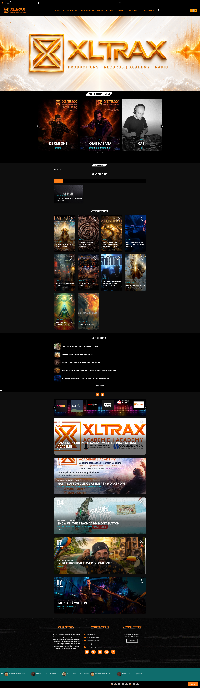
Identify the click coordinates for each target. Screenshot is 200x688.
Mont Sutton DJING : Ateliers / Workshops (91, 483)
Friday (132, 181)
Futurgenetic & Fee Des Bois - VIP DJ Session (85, 181)
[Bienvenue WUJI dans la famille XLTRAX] (57, 675)
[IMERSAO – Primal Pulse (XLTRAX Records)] (27, 675)
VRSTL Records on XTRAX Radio (69, 198)
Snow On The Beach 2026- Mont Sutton (88, 523)
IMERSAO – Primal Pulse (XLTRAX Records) (86, 244)
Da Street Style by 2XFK (87, 284)
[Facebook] (134, 684)
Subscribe (193, 684)
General (59, 241)
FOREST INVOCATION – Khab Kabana (64, 245)
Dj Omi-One (60, 566)
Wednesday (114, 181)
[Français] (160, 10)
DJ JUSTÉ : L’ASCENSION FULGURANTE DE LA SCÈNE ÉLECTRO (112, 283)
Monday (58, 181)
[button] (97, 152)
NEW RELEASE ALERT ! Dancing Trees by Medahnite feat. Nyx (111, 244)
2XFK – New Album (86, 324)
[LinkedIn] (126, 684)
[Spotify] (119, 684)
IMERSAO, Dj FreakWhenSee (65, 606)
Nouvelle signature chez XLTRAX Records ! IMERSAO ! (135, 244)
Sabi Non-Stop (141, 145)
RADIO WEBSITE (65, 684)
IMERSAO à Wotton (72, 603)
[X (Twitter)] (115, 684)
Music (81, 239)
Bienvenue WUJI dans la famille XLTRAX (79, 347)
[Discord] (137, 684)
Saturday (141, 181)
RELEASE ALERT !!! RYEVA (135, 285)
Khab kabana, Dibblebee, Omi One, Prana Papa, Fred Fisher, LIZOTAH (77, 527)
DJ (58, 139)
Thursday (124, 181)
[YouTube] (112, 684)
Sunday (67, 181)
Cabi (100, 143)
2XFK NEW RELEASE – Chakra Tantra (64, 323)
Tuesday (104, 181)
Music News (130, 282)
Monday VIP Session (62, 195)
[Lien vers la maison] (14, 10)
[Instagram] (130, 684)
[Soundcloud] (123, 684)
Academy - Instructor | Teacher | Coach (141, 141)
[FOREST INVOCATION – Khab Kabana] (85, 675)
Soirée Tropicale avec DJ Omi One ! (84, 563)
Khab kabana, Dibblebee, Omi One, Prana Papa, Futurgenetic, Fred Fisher (79, 487)
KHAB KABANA (58, 143)
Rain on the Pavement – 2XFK (65, 284)
